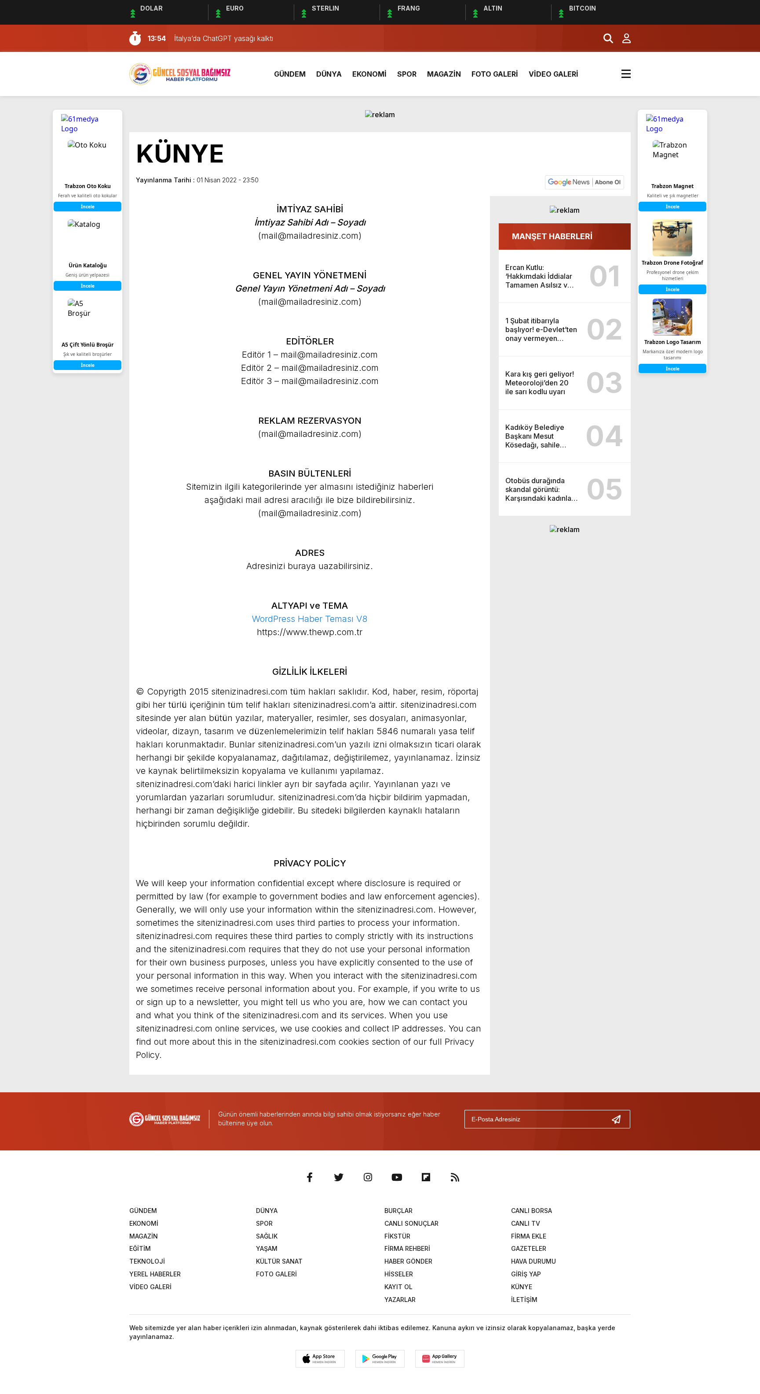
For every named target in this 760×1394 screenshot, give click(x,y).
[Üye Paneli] (622, 38)
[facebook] (309, 1177)
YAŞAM (267, 1248)
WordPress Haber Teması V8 (309, 619)
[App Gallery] (439, 1359)
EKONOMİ (369, 74)
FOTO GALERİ (494, 74)
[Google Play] (380, 1359)
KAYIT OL (398, 1286)
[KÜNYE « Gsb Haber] (179, 73)
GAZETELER (528, 1248)
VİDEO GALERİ (553, 74)
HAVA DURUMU (533, 1261)
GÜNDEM (290, 74)
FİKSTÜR (397, 1236)
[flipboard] (426, 1177)
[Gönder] (619, 1119)
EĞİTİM (140, 1248)
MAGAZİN (444, 74)
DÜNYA (329, 74)
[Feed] (455, 1177)
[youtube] (396, 1177)
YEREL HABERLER (155, 1274)
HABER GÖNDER (408, 1261)
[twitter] (338, 1177)
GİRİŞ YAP (526, 1274)
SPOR (407, 74)
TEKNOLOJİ (147, 1261)
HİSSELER (398, 1274)
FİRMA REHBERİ (407, 1248)
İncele (673, 206)
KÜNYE (521, 1286)
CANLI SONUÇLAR (411, 1223)
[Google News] (584, 181)
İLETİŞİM (524, 1299)
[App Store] (320, 1359)
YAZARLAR (400, 1299)
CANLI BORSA (531, 1210)
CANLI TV (525, 1223)
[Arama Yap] (604, 38)
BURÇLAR (398, 1210)
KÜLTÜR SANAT (279, 1261)
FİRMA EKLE (528, 1236)
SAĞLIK (267, 1236)
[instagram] (367, 1177)
